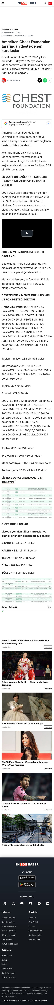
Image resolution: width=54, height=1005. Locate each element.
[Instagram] (13, 903)
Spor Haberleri (8, 922)
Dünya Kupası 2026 (10, 944)
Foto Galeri (33, 922)
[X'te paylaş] (39, 80)
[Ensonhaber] (27, 3)
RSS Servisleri (34, 939)
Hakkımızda (7, 955)
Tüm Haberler (7, 939)
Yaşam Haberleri (8, 931)
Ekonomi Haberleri (9, 926)
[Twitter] (5, 903)
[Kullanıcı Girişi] (46, 3)
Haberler (5, 29)
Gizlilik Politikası (8, 977)
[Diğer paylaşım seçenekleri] (50, 80)
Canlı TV (32, 918)
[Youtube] (22, 903)
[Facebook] (31, 903)
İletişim (4, 964)
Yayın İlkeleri (7, 968)
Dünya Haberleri (8, 935)
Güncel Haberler (8, 918)
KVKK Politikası (8, 973)
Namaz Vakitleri (35, 931)
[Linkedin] (48, 903)
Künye (4, 960)
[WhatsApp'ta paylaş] (45, 80)
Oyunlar (32, 926)
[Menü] (3, 3)
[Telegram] (39, 903)
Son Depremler (35, 935)
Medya (15, 29)
